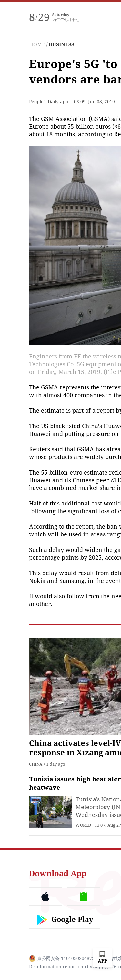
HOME (37, 45)
